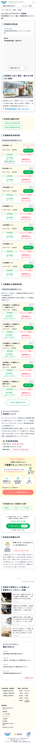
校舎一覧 (8, 10)
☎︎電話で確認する (9, 161)
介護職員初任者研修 (8, 691)
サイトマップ (6, 716)
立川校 (16, 508)
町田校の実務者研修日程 (12, 127)
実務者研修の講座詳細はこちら (12, 289)
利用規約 (5, 721)
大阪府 (26, 695)
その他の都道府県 (27, 701)
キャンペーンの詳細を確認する (18, 492)
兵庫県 (21, 698)
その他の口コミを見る (28, 581)
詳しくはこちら (26, 161)
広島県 (26, 698)
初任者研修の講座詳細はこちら (12, 140)
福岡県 (21, 700)
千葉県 (21, 693)
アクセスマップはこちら (20, 449)
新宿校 (7, 508)
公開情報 (5, 718)
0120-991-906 (17, 444)
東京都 (21, 691)
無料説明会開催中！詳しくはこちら (17, 109)
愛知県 (21, 695)
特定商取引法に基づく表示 (9, 724)
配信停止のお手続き (8, 727)
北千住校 (26, 508)
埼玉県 (26, 693)
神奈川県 (27, 691)
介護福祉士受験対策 (8, 695)
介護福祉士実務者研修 (9, 693)
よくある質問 (6, 714)
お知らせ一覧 (29, 678)
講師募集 (5, 711)
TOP (2, 10)
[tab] (16, 578)
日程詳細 (14, 150)
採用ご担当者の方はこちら (8, 708)
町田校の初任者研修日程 (12, 123)
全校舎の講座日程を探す (18, 402)
